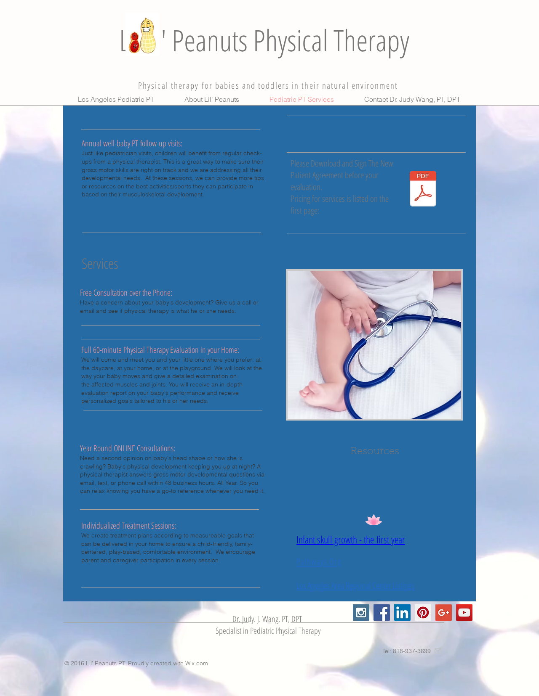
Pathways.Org (319, 561)
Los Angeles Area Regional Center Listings (355, 585)
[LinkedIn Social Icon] (402, 612)
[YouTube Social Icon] (464, 612)
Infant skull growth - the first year (350, 539)
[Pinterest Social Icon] (423, 612)
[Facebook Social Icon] (382, 612)
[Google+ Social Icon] (443, 612)
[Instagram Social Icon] (361, 612)
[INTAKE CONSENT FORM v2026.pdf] (422, 190)
